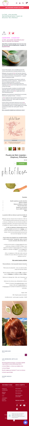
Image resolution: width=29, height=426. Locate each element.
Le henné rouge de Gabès (7, 372)
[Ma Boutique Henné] (5, 3)
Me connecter (18, 388)
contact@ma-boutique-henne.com (4, 399)
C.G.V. (3, 395)
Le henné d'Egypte (6, 368)
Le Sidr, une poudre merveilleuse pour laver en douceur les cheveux (13, 40)
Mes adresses (18, 393)
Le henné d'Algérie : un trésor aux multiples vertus (12, 366)
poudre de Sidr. (6, 46)
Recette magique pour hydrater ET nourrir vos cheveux (13, 370)
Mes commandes (19, 390)
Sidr (14, 73)
